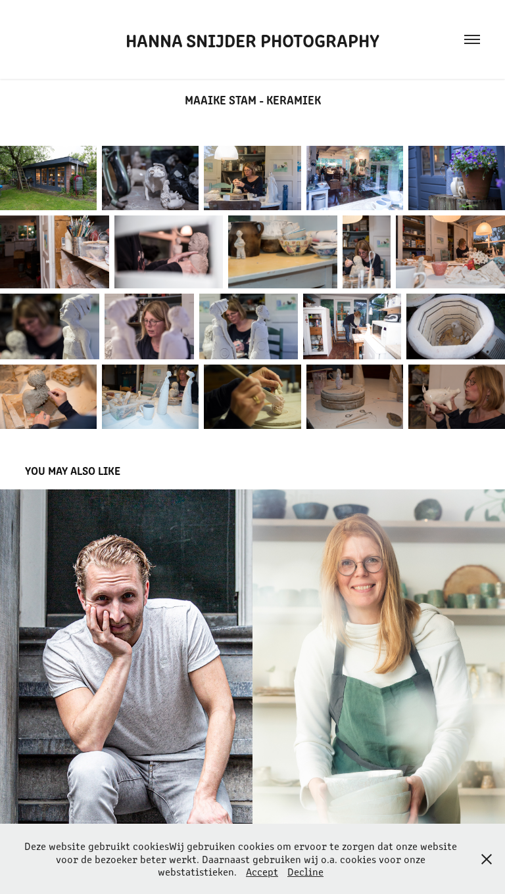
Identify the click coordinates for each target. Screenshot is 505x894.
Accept (262, 871)
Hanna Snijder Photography (252, 39)
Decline (305, 871)
